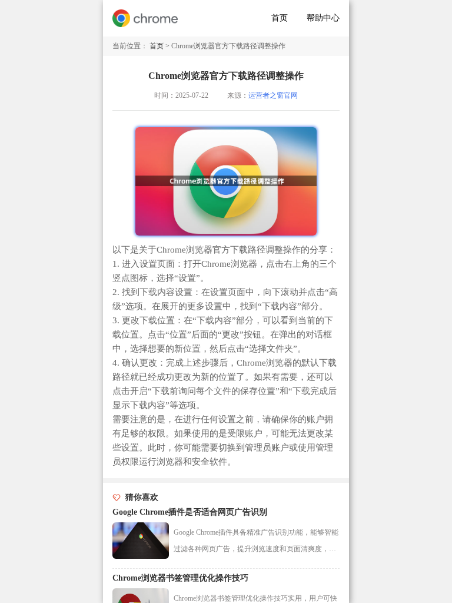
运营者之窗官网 (273, 95)
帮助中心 (323, 18)
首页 (279, 18)
